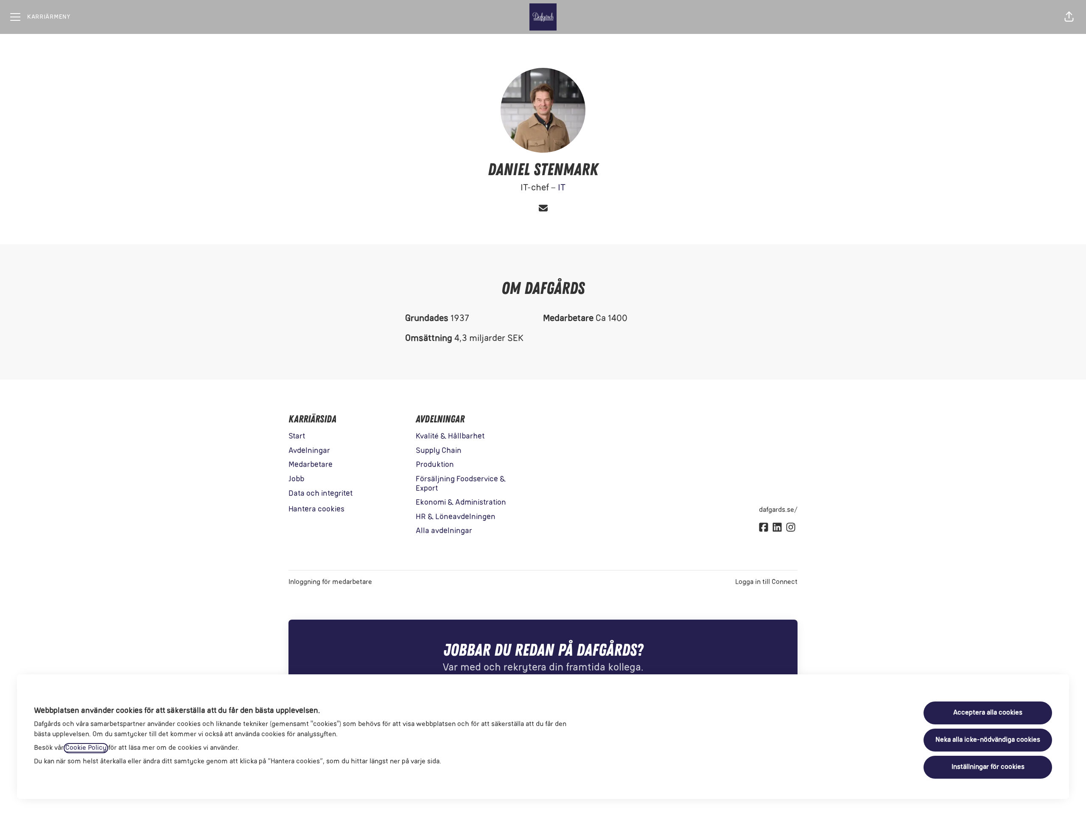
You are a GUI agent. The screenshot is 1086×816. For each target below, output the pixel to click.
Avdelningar (309, 451)
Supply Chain (439, 451)
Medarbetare (310, 465)
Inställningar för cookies (988, 767)
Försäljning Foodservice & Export (461, 484)
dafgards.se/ (778, 510)
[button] (1069, 17)
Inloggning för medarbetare (330, 582)
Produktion (435, 465)
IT (561, 188)
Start (296, 436)
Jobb (296, 479)
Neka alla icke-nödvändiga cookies (987, 740)
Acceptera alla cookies (987, 713)
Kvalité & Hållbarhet (450, 436)
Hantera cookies (316, 509)
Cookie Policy (85, 748)
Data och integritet (320, 493)
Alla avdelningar (444, 531)
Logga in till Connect (766, 582)
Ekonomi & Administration (461, 502)
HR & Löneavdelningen (455, 517)
